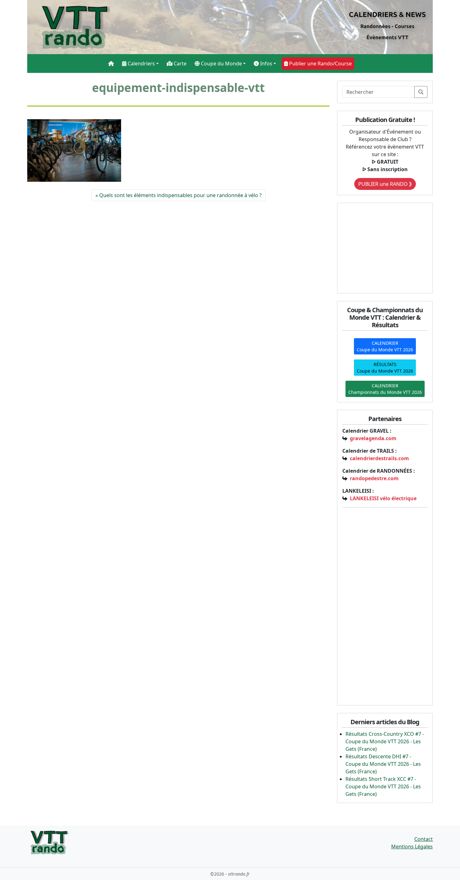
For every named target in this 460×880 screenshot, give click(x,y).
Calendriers (140, 63)
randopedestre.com (374, 478)
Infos (265, 63)
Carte (179, 63)
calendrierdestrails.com (379, 458)
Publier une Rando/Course (320, 63)
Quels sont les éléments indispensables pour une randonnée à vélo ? (180, 195)
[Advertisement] (381, 247)
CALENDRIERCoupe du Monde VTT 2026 (385, 346)
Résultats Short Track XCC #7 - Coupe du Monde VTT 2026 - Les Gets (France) (383, 786)
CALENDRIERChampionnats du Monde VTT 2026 (385, 389)
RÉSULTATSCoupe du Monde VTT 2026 (385, 367)
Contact (423, 839)
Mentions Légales (412, 846)
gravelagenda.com (373, 438)
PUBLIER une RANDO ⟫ (385, 184)
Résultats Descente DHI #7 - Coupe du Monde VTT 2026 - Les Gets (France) (383, 764)
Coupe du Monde (221, 63)
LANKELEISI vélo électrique (383, 498)
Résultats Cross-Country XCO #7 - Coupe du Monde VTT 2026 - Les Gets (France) (384, 741)
